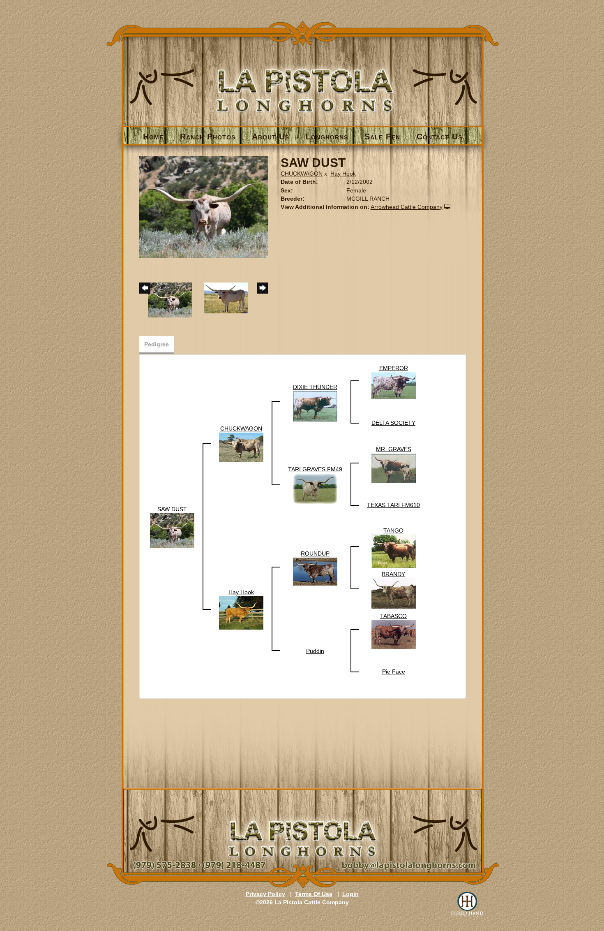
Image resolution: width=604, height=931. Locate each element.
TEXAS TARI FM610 (393, 505)
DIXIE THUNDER (315, 387)
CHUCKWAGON (302, 173)
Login (350, 894)
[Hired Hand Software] (467, 904)
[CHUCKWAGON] (241, 447)
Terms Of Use (313, 894)
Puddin (315, 651)
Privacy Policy (265, 894)
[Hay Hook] (241, 612)
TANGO (393, 530)
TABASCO (393, 616)
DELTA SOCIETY (393, 422)
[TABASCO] (393, 634)
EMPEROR (393, 368)
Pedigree (156, 344)
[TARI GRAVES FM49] (315, 488)
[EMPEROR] (393, 385)
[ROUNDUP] (315, 571)
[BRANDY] (393, 593)
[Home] (303, 77)
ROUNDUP (315, 553)
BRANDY (393, 574)
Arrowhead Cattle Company (407, 207)
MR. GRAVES (393, 449)
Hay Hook (343, 173)
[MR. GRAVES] (393, 467)
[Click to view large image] (203, 206)
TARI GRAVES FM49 (315, 469)
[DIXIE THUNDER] (315, 406)
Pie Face (393, 671)
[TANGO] (393, 550)
